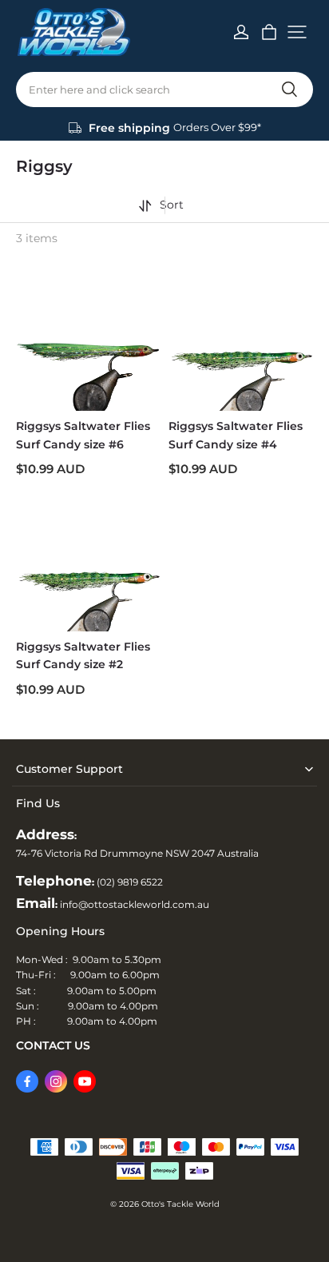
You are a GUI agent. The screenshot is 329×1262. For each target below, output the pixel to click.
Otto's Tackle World (180, 1204)
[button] (297, 32)
